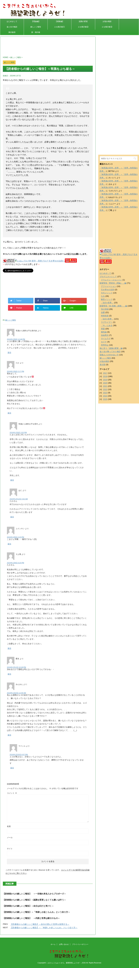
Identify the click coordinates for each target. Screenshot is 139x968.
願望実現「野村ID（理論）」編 (113, 283)
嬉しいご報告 (35, 27)
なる (103, 296)
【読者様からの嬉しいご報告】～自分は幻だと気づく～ (28, 906)
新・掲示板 (35, 32)
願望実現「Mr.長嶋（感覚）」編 (113, 306)
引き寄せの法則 (107, 289)
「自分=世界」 (107, 303)
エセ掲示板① (59, 27)
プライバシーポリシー (80, 944)
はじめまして (12, 21)
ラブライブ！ (106, 322)
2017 (105, 373)
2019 (105, 380)
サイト (10, 849)
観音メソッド (106, 299)
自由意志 (105, 335)
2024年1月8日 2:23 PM (15, 537)
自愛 (103, 312)
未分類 (102, 364)
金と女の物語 (12, 27)
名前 (9, 826)
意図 (103, 329)
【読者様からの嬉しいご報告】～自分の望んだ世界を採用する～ (39, 924)
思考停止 (105, 345)
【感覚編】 (59, 21)
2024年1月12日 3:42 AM (19, 499)
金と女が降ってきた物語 (110, 351)
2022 (105, 389)
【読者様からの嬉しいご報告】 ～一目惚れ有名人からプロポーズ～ (34, 893)
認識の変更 (83, 21)
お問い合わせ (64, 944)
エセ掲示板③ (107, 27)
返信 (9, 353)
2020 (105, 383)
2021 (105, 386)
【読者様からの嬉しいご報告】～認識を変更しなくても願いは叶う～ (34, 900)
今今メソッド (106, 293)
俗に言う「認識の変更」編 (111, 348)
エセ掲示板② (83, 27)
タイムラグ (105, 338)
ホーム (53, 944)
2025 (105, 399)
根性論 (104, 332)
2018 (105, 376)
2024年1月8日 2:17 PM (15, 371)
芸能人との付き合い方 (109, 355)
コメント (12, 793)
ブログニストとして (108, 276)
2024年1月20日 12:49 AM (16, 693)
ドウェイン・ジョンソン (111, 280)
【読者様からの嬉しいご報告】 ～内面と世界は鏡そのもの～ (31, 918)
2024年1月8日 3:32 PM (18, 433)
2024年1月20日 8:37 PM (19, 755)
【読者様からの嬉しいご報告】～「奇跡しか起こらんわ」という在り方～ (36, 912)
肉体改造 (105, 316)
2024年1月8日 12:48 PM (16, 339)
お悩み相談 (107, 21)
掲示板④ (11, 32)
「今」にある (106, 325)
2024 (105, 396)
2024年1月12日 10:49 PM (16, 667)
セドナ (104, 342)
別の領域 (105, 309)
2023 (105, 393)
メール (10, 837)
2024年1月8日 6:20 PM (15, 563)
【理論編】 (35, 21)
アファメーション (108, 286)
